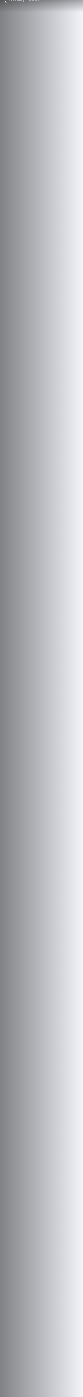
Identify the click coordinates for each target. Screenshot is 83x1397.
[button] (77, 5)
